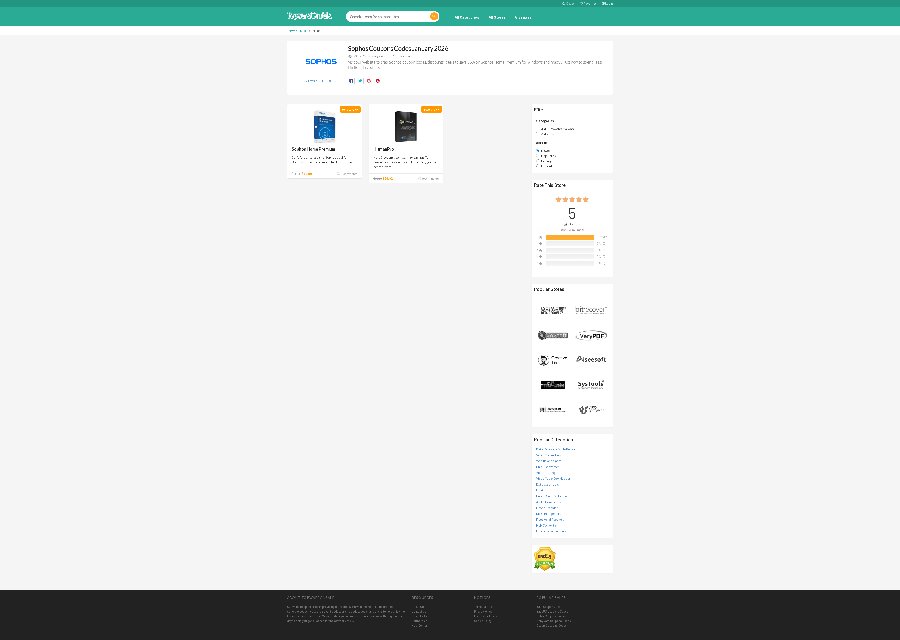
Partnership (419, 621)
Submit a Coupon (423, 616)
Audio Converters (548, 502)
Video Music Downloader (553, 478)
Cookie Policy (482, 621)
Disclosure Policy (485, 616)
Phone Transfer (547, 508)
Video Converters (548, 455)
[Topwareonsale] (309, 15)
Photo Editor (545, 490)
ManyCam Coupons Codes (553, 621)
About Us (418, 607)
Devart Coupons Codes (551, 625)
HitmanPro (383, 149)
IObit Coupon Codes (549, 607)
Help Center (419, 625)
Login (609, 3)
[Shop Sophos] (321, 61)
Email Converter (547, 467)
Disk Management (548, 514)
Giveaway (523, 17)
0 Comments (348, 173)
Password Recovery (550, 519)
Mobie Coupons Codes (551, 616)
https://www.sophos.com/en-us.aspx (381, 56)
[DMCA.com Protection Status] (545, 559)
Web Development (549, 461)
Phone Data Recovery (551, 531)
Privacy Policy (483, 611)
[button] (351, 81)
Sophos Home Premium (313, 149)
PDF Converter (546, 525)
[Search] (434, 16)
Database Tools (547, 484)
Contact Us (419, 611)
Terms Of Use (483, 607)
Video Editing (545, 473)
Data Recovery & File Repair (555, 449)
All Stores (497, 17)
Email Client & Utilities (552, 496)
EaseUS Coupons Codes (552, 611)
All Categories (467, 17)
